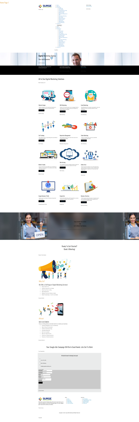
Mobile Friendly (61, 36)
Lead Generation (62, 35)
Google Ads (61, 32)
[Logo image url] (46, 6)
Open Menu (59, 25)
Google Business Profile (63, 34)
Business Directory (62, 41)
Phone (40, 376)
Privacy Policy (69, 402)
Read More (42, 110)
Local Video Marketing (62, 39)
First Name (41, 370)
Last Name (40, 372)
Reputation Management (63, 37)
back (59, 29)
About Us (58, 27)
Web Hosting (62, 162)
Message (40, 380)
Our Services (59, 28)
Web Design (61, 40)
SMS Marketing (61, 45)
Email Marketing (61, 46)
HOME (55, 25)
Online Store (61, 44)
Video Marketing (84, 135)
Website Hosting (61, 42)
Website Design (42, 105)
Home (58, 26)
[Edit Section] (0, 52)
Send (40, 382)
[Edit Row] (85, 10)
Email (40, 374)
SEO (59, 38)
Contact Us (58, 47)
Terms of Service (70, 403)
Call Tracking (61, 33)
